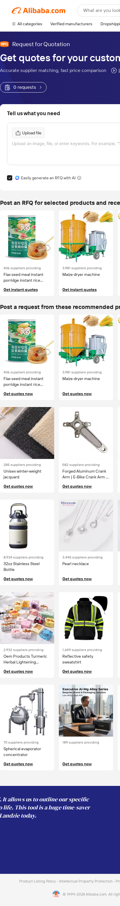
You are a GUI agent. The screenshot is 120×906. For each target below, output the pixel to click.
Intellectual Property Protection (86, 881)
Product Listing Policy (38, 881)
